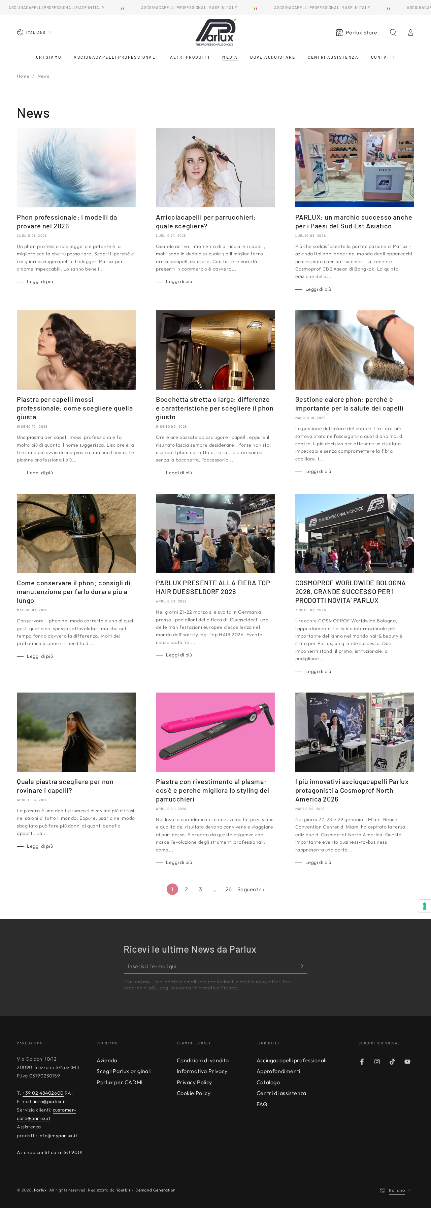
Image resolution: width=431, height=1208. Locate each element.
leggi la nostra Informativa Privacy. (199, 988)
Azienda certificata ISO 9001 (50, 1152)
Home (23, 76)
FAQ (262, 1104)
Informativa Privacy (202, 1071)
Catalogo (268, 1082)
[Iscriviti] (303, 966)
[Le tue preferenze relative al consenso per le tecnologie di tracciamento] (424, 906)
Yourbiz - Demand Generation (146, 1189)
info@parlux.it (50, 1101)
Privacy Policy (194, 1082)
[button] (393, 32)
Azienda (107, 1060)
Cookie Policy (194, 1093)
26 (229, 889)
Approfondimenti (278, 1071)
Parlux (40, 1189)
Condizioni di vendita (203, 1060)
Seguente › (251, 889)
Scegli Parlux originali (124, 1071)
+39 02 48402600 (43, 1093)
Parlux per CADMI (120, 1082)
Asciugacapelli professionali (292, 1060)
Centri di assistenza (281, 1093)
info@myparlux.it (57, 1135)
